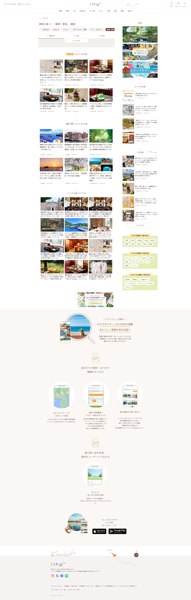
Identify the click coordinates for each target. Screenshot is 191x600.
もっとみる (76, 41)
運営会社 (98, 586)
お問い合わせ (74, 586)
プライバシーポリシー (57, 586)
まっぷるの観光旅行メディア (109, 586)
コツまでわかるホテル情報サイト (128, 586)
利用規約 (66, 586)
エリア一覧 (54, 589)
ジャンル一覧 (62, 589)
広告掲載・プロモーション (87, 586)
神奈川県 (45, 18)
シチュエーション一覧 (73, 589)
